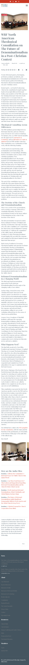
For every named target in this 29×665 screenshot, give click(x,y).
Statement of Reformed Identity (9, 591)
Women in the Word (6, 636)
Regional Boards (5, 603)
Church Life (14, 63)
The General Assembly (6, 606)
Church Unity (4, 624)
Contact (3, 612)
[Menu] (27, 5)
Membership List (5, 597)
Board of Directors (6, 585)
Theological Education (6, 639)
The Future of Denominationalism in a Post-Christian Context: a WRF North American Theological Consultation (14, 563)
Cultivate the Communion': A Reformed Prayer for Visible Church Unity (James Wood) (13, 475)
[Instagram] (18, 1)
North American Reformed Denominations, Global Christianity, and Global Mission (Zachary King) (13, 492)
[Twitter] (13, 1)
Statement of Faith (5, 588)
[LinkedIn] (26, 69)
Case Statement (5, 581)
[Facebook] (10, 1)
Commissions (4, 600)
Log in (2, 647)
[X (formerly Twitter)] (22, 69)
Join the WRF (4, 651)
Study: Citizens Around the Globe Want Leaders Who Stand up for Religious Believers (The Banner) (14, 571)
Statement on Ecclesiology (7, 594)
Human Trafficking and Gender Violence (11, 630)
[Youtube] (16, 1)
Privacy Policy (4, 609)
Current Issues (5, 627)
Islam (2, 633)
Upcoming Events (5, 615)
